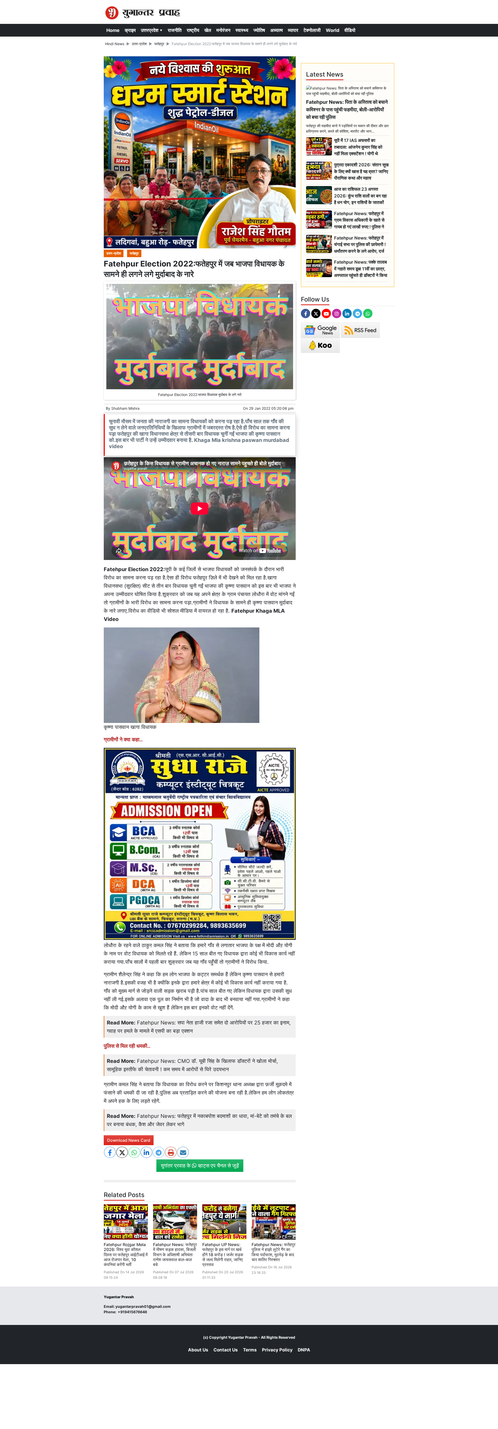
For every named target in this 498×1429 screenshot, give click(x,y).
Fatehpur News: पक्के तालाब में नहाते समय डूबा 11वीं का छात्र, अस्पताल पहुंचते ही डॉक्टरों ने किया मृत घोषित (360, 268)
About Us (198, 1349)
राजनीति (175, 30)
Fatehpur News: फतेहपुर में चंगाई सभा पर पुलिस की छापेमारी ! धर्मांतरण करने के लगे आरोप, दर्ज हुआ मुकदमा (360, 244)
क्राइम (130, 30)
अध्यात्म (276, 30)
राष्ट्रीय (193, 30)
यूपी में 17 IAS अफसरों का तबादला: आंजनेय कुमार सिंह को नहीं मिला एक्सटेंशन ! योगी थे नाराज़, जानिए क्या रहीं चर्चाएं (358, 147)
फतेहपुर (159, 44)
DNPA (304, 1349)
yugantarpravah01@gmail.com (143, 1306)
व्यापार (293, 30)
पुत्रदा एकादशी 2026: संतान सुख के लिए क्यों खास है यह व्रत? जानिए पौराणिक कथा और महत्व (361, 171)
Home (113, 30)
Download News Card (128, 1140)
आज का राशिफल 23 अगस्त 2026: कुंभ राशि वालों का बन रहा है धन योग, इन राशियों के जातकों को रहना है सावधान (360, 196)
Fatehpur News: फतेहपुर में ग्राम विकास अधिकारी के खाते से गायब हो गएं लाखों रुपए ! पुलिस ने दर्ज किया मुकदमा (359, 220)
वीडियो (349, 30)
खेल (207, 30)
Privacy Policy (277, 1349)
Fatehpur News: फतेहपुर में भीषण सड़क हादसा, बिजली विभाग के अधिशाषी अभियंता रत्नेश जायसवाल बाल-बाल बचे (175, 1254)
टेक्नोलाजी (312, 30)
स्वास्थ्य (242, 30)
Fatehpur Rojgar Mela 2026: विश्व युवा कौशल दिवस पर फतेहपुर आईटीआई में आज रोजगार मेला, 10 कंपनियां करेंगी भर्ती (126, 1254)
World (332, 30)
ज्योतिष (259, 30)
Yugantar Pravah (243, 1337)
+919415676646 (133, 1312)
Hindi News (114, 44)
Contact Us (225, 1349)
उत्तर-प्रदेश (139, 44)
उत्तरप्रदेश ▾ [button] (152, 30)
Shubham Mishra (125, 408)
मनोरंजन (223, 30)
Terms (250, 1349)
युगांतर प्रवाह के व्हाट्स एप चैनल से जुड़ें (200, 1166)
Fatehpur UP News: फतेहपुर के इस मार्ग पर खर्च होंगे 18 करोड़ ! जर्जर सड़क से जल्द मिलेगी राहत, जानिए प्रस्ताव (222, 1254)
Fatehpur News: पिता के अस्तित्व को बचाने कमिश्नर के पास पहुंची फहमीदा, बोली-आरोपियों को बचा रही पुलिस (347, 109)
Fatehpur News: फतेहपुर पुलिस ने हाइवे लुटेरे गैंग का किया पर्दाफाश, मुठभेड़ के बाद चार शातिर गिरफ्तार (273, 1252)
